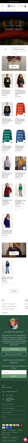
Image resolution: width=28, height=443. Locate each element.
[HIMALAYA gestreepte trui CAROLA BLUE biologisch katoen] (20, 136)
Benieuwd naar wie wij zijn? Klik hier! (14, 354)
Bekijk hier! (14, 66)
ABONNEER (13, 376)
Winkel (7, 10)
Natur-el (6, 441)
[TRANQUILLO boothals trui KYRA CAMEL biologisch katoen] (20, 163)
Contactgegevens (15, 432)
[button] (2, 6)
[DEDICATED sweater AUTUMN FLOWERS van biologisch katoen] (7, 109)
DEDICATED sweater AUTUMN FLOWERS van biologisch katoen (7, 120)
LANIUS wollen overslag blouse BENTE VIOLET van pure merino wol (7, 232)
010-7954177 (11, 309)
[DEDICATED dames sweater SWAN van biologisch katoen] (7, 81)
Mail (3, 309)
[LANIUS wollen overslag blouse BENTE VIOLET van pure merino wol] (7, 221)
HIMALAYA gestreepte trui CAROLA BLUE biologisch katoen (20, 147)
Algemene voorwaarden (6, 432)
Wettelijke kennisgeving (6, 434)
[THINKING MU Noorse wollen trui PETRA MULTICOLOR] (7, 163)
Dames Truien (13, 10)
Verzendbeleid (19, 430)
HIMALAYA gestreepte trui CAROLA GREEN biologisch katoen (6, 147)
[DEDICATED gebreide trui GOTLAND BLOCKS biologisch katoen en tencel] (20, 81)
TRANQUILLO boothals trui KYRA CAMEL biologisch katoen (20, 174)
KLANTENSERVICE (14, 349)
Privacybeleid (4, 430)
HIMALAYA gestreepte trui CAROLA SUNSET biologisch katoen (20, 120)
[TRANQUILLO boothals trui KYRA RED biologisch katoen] (7, 190)
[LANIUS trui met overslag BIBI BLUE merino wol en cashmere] (7, 267)
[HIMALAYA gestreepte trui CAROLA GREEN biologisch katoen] (7, 136)
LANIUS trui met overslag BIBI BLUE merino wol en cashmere (7, 279)
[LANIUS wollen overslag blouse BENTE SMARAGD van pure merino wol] (20, 190)
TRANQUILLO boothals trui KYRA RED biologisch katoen (7, 202)
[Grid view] (3, 49)
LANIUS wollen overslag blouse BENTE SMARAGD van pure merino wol (20, 202)
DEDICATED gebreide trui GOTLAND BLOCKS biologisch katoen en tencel (20, 93)
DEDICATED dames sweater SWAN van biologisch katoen (6, 92)
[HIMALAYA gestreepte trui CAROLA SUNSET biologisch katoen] (20, 109)
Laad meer (14, 291)
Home (3, 10)
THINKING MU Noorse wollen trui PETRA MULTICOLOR (7, 174)
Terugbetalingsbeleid (11, 430)
